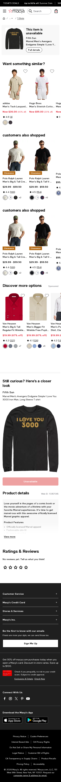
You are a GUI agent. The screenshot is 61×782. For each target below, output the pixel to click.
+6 (44, 346)
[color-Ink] (42, 198)
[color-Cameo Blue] (34, 346)
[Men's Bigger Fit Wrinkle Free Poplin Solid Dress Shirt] (38, 307)
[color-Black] (10, 122)
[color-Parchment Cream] (5, 198)
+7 (20, 346)
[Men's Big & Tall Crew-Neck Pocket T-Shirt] (15, 155)
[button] (11, 18)
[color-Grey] (10, 346)
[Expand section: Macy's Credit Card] (30, 602)
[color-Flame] (5, 346)
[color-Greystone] (16, 346)
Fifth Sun (31, 38)
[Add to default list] (25, 71)
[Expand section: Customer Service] (30, 594)
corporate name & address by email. (30, 775)
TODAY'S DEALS (11, 3)
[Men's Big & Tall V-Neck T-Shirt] (42, 155)
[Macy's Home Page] (16, 11)
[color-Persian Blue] (40, 346)
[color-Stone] (29, 346)
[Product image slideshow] (30, 439)
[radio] (5, 122)
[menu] (5, 11)
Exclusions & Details (23, 679)
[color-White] (10, 198)
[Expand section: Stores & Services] (30, 611)
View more (9, 536)
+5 (47, 197)
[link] (15, 113)
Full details (34, 49)
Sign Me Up (30, 643)
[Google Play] (37, 720)
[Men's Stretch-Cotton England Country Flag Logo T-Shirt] (42, 84)
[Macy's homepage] (4, 18)
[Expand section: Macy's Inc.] (30, 619)
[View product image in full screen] (7, 469)
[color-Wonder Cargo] (5, 122)
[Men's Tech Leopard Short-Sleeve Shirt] (15, 84)
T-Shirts (20, 18)
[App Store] (12, 720)
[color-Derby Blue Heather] (59, 193)
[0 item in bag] (56, 11)
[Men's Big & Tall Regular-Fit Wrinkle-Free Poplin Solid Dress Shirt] (14, 307)
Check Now (39, 679)
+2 (20, 197)
